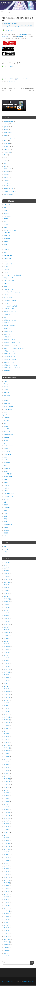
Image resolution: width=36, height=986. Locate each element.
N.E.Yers (6, 426)
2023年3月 (6, 593)
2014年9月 (6, 787)
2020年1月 (6, 644)
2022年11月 (7, 602)
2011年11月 (7, 880)
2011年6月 (6, 894)
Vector (5, 166)
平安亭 (5, 513)
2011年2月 (6, 905)
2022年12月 (7, 599)
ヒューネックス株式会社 (10, 300)
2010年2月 (6, 933)
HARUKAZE (7, 233)
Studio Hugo (7, 448)
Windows (6, 172)
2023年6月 (6, 590)
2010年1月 (6, 936)
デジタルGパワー (8, 297)
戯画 (5, 317)
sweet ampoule (8, 460)
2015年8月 (6, 756)
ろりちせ (6, 491)
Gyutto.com (7, 149)
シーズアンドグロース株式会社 (12, 292)
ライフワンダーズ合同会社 (10, 306)
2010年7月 (6, 919)
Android (4, 26)
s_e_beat (6, 549)
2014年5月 (6, 798)
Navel (5, 244)
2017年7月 (6, 703)
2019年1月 (6, 666)
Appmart (6, 129)
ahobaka (6, 387)
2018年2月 (6, 686)
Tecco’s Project (8, 477)
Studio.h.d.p (7, 451)
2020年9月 (6, 635)
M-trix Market (7, 152)
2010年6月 (6, 922)
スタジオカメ (7, 295)
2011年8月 (6, 888)
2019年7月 (6, 652)
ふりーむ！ (6, 177)
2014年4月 (6, 801)
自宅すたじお (7, 370)
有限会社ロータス (8, 323)
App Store (9, 26)
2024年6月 (6, 568)
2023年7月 (6, 588)
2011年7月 (6, 891)
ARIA (5, 207)
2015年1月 (6, 776)
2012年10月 (7, 849)
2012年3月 (6, 869)
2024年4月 (6, 573)
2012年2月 (6, 871)
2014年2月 (6, 807)
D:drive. (6, 221)
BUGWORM (7, 395)
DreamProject (7, 398)
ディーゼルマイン (8, 496)
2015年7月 (6, 759)
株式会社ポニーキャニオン (10, 365)
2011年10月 (7, 883)
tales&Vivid (7, 462)
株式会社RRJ (7, 334)
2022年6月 (6, 610)
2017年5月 (6, 706)
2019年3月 (6, 661)
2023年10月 (7, 582)
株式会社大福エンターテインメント (13, 368)
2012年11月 (7, 846)
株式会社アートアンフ (9, 340)
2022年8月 (6, 604)
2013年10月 (7, 818)
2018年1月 (6, 689)
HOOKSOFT (7, 236)
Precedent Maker (8, 434)
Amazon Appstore (9, 121)
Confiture (6, 213)
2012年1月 (6, 874)
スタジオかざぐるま (9, 493)
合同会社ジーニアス (9, 309)
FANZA (5, 141)
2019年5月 (6, 655)
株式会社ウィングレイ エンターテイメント (15, 348)
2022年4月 (6, 613)
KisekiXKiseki (7, 417)
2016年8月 (6, 728)
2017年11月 (7, 694)
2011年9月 (6, 886)
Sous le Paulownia (8, 446)
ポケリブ (6, 186)
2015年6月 (6, 762)
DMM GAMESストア (9, 138)
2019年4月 (6, 658)
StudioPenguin (7, 454)
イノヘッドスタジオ (9, 281)
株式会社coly (7, 328)
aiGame (6, 389)
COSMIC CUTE (7, 216)
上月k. (5, 502)
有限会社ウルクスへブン (10, 320)
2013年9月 (6, 821)
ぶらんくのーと (8, 488)
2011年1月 (6, 908)
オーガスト (6, 283)
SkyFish (5, 252)
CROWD (6, 219)
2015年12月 (7, 745)
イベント (6, 183)
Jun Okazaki (7, 415)
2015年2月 (6, 773)
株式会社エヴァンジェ (9, 356)
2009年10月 (7, 945)
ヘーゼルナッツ (8, 499)
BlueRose (6, 392)
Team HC (6, 471)
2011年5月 (6, 897)
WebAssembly (7, 169)
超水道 (5, 522)
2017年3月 (6, 711)
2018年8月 (6, 677)
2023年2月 (6, 596)
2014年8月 (6, 790)
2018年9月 (6, 675)
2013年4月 (6, 835)
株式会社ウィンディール (10, 351)
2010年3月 (6, 931)
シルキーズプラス (8, 289)
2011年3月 (6, 902)
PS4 (4, 158)
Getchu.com (7, 143)
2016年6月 (6, 731)
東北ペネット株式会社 (9, 326)
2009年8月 (6, 950)
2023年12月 (7, 579)
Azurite (5, 210)
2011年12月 (7, 877)
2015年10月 (7, 751)
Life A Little (6, 420)
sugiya (5, 457)
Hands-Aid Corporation (10, 230)
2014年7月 (6, 793)
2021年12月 (7, 624)
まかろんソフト (8, 272)
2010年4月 (6, 928)
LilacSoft (6, 241)
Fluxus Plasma (7, 403)
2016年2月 (6, 739)
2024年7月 (6, 565)
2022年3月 (6, 616)
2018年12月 (7, 669)
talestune (6, 465)
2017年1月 (6, 714)
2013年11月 (7, 815)
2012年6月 (6, 860)
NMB (5, 546)
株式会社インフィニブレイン (11, 345)
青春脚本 (6, 527)
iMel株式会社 (5, 36)
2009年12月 (7, 939)
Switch (21, 26)
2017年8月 (6, 700)
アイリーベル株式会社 (9, 278)
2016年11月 (7, 720)
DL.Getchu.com (8, 132)
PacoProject (7, 432)
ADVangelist (7, 384)
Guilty (5, 227)
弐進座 (5, 516)
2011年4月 (6, 900)
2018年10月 (7, 672)
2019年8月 (6, 649)
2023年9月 (6, 585)
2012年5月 (6, 863)
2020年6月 (6, 638)
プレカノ (6, 303)
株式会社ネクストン (9, 362)
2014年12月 (7, 779)
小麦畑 (5, 510)
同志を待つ (6, 505)
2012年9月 (6, 852)
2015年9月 (6, 753)
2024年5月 (6, 571)
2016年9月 (6, 725)
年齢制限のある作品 (9, 191)
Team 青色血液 (8, 474)
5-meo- (5, 381)
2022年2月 (6, 618)
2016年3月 (6, 737)
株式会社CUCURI (8, 331)
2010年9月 (6, 914)
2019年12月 (7, 647)
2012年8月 (6, 855)
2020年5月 (6, 641)
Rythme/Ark (7, 443)
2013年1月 (6, 841)
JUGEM (5, 412)
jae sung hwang (8, 409)
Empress (6, 224)
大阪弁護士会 (7, 314)
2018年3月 (6, 683)
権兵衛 (5, 519)
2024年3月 (6, 576)
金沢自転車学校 (8, 524)
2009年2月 (6, 956)
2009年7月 (6, 953)
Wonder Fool (7, 258)
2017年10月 (7, 697)
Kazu (5, 23)
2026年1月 (6, 562)
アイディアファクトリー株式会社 (12, 275)
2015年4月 (6, 767)
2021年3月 (6, 627)
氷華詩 (5, 552)
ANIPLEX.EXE (23, 34)
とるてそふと (7, 266)
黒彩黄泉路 (6, 530)
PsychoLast (7, 437)
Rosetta (6, 247)
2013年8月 (6, 824)
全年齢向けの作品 (28, 26)
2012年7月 (6, 857)
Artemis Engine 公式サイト (8, 981)
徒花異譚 (19, 36)
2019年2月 (6, 663)
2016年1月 (6, 742)
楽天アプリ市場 (8, 194)
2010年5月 (6, 925)
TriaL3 (5, 479)
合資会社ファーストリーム (10, 311)
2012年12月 (7, 843)
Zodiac (5, 261)
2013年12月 (7, 812)
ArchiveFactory (8, 205)
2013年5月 (6, 832)
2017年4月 (6, 708)
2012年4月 (6, 866)
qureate (6, 440)
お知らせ (6, 174)
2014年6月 (6, 796)
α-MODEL (6, 482)
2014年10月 (7, 784)
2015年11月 (7, 748)
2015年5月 (6, 765)
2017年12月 (7, 692)
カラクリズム (7, 286)
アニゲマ (6, 180)
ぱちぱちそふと (8, 269)
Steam (5, 160)
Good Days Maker (8, 406)
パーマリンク (11, 81)
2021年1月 (6, 630)
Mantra (25, 981)
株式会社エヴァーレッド (10, 359)
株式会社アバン (8, 337)
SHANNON (6, 250)
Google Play (16, 26)
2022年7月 (6, 607)
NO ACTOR (7, 429)
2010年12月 (7, 911)
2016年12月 (7, 717)
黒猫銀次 (6, 533)
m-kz (5, 423)
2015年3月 (6, 770)
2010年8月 (6, 916)
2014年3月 (6, 804)
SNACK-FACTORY (8, 255)
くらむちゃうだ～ (8, 264)
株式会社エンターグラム (10, 354)
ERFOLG (6, 401)
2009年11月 (7, 942)
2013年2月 (6, 838)
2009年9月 (6, 947)
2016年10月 (7, 722)
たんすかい (6, 485)
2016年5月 (6, 734)
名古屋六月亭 (7, 507)
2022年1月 (6, 621)
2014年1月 (6, 810)
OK (31, 963)
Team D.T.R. (7, 468)
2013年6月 (6, 829)
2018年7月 (6, 680)
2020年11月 (7, 633)
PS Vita (5, 155)
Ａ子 (5, 536)
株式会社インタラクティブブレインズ (13, 342)
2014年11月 (7, 782)
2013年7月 (6, 826)
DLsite (5, 135)
